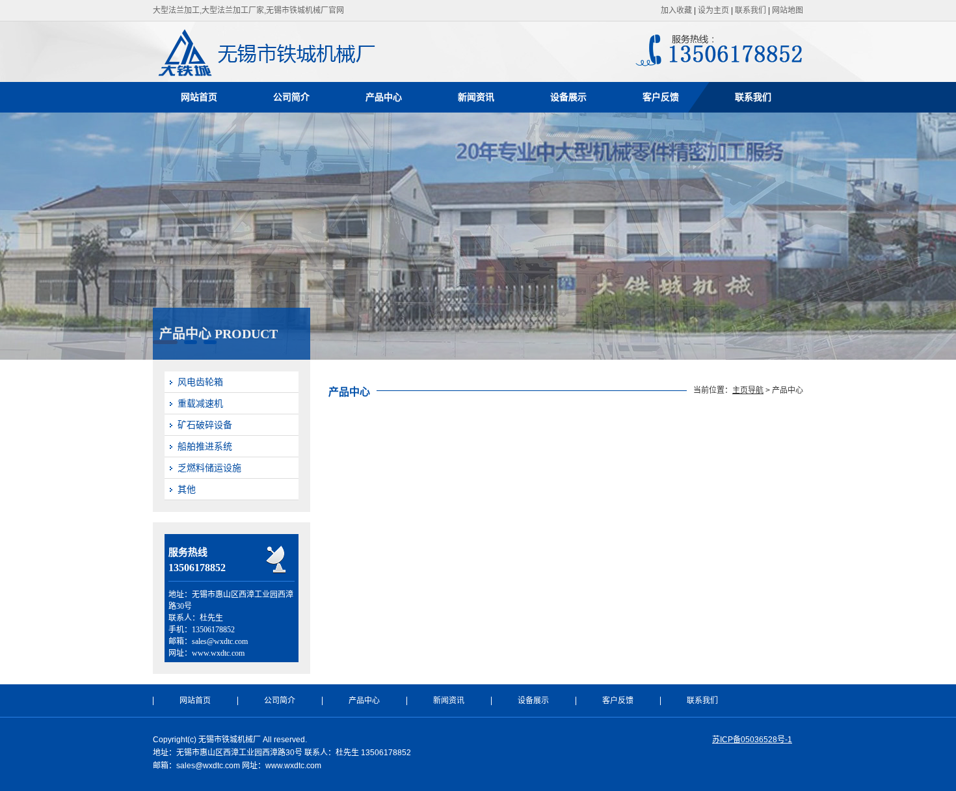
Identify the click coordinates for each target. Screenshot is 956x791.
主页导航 (747, 390)
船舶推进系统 (205, 446)
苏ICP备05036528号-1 (752, 739)
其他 (187, 489)
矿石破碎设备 (205, 425)
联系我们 (750, 10)
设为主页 (713, 10)
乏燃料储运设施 (209, 468)
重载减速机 (200, 403)
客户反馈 (661, 97)
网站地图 (787, 10)
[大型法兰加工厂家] (308, 75)
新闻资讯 (476, 97)
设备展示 (568, 97)
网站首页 (199, 97)
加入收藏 (676, 10)
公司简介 (291, 97)
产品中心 (383, 97)
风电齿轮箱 (200, 382)
